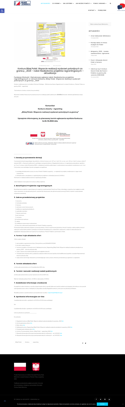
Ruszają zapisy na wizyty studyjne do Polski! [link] (99, 44)
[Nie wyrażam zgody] (123, 404)
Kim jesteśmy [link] (68, 3)
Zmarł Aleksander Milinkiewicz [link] (101, 36)
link (63, 321)
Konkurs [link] (27, 342)
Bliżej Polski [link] (18, 342)
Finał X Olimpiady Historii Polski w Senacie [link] (99, 61)
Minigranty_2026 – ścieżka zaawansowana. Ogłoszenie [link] (100, 52)
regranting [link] (35, 342)
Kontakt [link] (91, 10)
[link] (2, 11)
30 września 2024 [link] (44, 65)
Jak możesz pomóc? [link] (83, 3)
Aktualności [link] (45, 3)
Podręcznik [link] (102, 10)
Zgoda (102, 404)
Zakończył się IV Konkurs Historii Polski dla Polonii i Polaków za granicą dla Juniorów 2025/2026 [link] (99, 72)
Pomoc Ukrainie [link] (99, 3)
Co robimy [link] (56, 3)
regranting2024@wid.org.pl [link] (55, 292)
